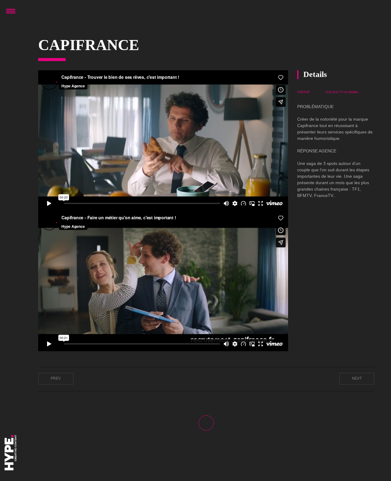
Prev (56, 378)
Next (357, 378)
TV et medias (349, 92)
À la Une (332, 92)
